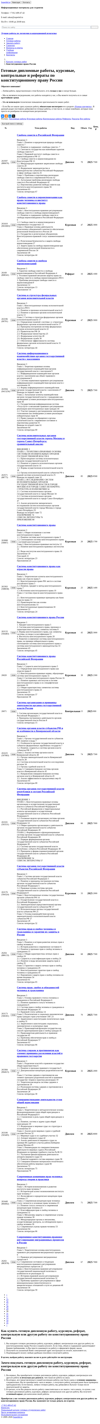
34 (7, 1321)
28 (7, 1306)
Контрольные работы (52, 119)
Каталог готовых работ (16, 62)
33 (7, 1318)
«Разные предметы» (83, 106)
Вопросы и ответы (14, 48)
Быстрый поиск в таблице (12, 124)
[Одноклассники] (6, 116)
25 (7, 1299)
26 (7, 1302)
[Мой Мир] (9, 116)
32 (7, 1316)
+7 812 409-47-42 (8, 1405)
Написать (5, 1408)
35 (7, 1323)
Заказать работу (13, 43)
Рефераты (66, 119)
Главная (9, 38)
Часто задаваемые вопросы (13, 1412)
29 (7, 1309)
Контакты (10, 55)
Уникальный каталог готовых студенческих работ (23, 1410)
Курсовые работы (34, 119)
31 (7, 1313)
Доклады (75, 119)
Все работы (85, 119)
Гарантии (10, 45)
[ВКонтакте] (2, 116)
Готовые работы (13, 41)
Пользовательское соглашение (14, 1415)
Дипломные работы (17, 119)
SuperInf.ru (17, 1417)
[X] (13, 116)
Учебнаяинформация (11, 51)
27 (7, 1304)
